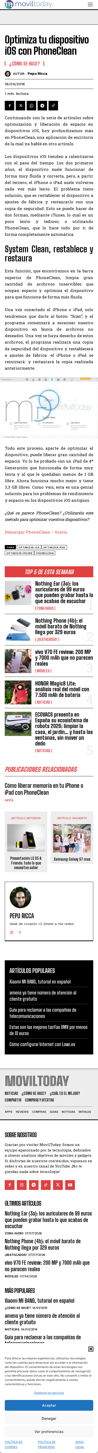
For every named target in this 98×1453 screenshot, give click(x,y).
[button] (90, 1349)
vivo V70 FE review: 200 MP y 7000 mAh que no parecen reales (64, 658)
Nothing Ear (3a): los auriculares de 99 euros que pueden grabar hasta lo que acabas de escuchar (64, 592)
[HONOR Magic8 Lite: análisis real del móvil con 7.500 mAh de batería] (18, 692)
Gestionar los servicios (49, 1392)
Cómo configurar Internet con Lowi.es (42, 1044)
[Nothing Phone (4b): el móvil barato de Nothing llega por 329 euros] (18, 630)
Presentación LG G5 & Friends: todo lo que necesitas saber (26, 863)
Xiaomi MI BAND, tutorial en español (40, 981)
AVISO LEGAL (79, 1444)
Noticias (43, 702)
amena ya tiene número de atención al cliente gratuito (42, 1319)
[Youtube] (70, 1185)
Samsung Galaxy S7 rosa (72, 859)
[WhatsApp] (31, 105)
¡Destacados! (47, 639)
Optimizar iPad (54, 547)
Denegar (49, 1418)
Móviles (43, 671)
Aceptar (49, 1405)
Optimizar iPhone (19, 553)
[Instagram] (11, 931)
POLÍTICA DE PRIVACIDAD (46, 1444)
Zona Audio (45, 608)
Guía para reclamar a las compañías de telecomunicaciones (43, 1340)
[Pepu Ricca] (9, 74)
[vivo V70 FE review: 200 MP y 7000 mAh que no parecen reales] (18, 661)
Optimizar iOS (29, 547)
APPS (9, 800)
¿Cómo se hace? (24, 63)
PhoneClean (45, 553)
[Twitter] (20, 105)
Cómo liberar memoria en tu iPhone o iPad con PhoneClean (44, 789)
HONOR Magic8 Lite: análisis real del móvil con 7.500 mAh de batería (62, 689)
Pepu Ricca (37, 73)
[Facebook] (9, 105)
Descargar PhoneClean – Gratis (36, 532)
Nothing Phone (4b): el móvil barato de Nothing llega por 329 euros (61, 626)
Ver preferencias (49, 1431)
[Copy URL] (53, 105)
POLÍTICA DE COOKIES (13, 1444)
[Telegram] (42, 105)
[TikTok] (46, 1185)
